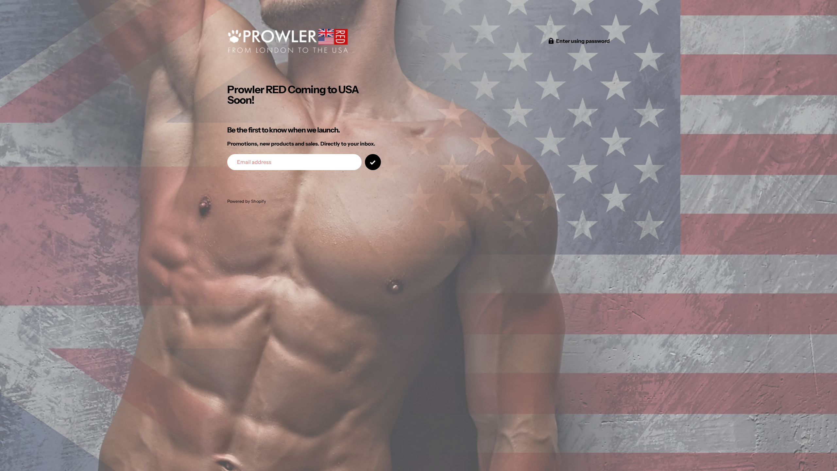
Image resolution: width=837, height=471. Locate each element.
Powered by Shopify (246, 201)
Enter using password (583, 41)
